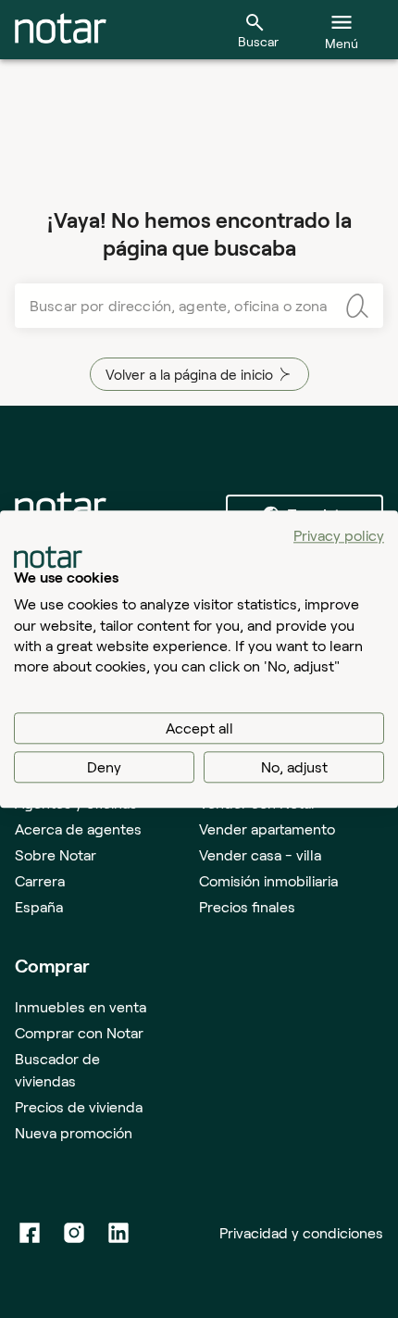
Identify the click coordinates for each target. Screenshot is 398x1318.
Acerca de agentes (78, 828)
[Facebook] (29, 1233)
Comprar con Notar (79, 1032)
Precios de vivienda (79, 1106)
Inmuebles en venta (80, 1006)
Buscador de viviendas (57, 1069)
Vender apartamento (267, 828)
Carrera (40, 880)
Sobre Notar (55, 854)
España (39, 906)
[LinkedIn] (118, 1233)
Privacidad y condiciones (301, 1232)
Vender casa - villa (260, 854)
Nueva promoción (73, 1132)
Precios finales (247, 906)
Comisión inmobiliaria (268, 880)
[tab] (60, 29)
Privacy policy (338, 535)
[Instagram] (74, 1233)
